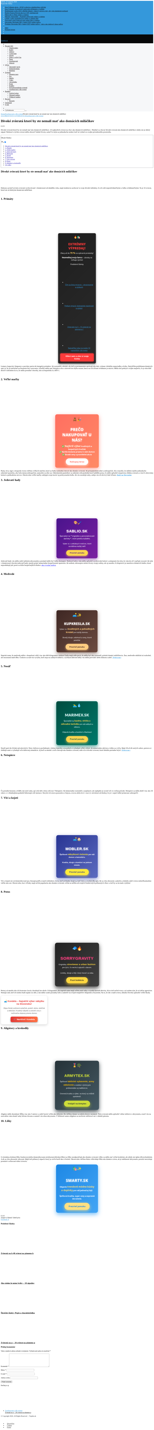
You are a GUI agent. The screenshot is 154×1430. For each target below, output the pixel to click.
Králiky (11, 86)
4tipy (6, 28)
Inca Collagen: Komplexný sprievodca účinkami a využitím (24, 9)
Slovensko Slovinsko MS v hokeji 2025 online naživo (23, 22)
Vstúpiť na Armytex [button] (77, 1104)
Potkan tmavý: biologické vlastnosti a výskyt (79, 307)
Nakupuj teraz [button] (77, 461)
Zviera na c (126, 750)
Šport (11, 59)
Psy (10, 76)
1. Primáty (8, 148)
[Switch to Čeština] (6, 31)
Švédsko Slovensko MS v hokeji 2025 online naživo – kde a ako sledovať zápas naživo (34, 24)
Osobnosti (8, 103)
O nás (7, 105)
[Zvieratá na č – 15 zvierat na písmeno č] (79, 324)
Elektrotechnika (14, 69)
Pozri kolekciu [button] (77, 980)
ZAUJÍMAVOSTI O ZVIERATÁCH (13, 116)
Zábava (11, 52)
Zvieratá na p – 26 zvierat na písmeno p (18, 1343)
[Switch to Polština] (6, 33)
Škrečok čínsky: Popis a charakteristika (18, 1313)
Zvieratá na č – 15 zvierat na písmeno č (79, 328)
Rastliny (7, 91)
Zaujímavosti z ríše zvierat (18, 89)
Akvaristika (13, 82)
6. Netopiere (9, 157)
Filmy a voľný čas (15, 57)
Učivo (7, 65)
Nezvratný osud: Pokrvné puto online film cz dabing (22, 20)
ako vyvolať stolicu (48, 565)
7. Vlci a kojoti (10, 159)
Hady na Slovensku (124, 475)
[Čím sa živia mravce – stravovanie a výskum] (79, 282)
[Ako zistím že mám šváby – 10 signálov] (21, 1279)
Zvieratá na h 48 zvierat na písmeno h (17, 1253)
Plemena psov (13, 74)
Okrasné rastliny (14, 95)
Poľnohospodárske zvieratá (18, 88)
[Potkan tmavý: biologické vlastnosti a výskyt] (79, 303)
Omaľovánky (13, 48)
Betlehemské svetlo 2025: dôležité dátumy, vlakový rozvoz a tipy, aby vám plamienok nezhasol (36, 11)
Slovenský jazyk (14, 67)
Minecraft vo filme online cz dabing (17, 15)
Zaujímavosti (13, 61)
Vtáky (11, 80)
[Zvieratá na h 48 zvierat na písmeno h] (21, 1249)
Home (3, 114)
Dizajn (11, 55)
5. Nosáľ (8, 155)
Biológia (12, 71)
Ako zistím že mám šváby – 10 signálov (17, 1283)
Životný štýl (9, 46)
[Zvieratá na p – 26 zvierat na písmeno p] (21, 1338)
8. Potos (7, 161)
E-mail (3, 1374)
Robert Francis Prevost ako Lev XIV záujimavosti (21, 13)
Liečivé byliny (14, 93)
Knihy (11, 50)
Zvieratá (7, 72)
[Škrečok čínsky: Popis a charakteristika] (21, 1309)
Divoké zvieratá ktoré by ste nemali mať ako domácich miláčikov (26, 146)
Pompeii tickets (10, 30)
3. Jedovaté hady (10, 152)
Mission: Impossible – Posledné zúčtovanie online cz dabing (25, 17)
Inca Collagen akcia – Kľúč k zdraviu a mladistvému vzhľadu (25, 7)
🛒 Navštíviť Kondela (24, 1019)
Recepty (7, 99)
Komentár (5, 1366)
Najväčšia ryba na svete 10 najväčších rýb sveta (79, 349)
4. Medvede (9, 153)
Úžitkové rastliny (15, 97)
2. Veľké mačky (10, 150)
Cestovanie (13, 53)
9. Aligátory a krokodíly (13, 163)
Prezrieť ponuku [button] (77, 553)
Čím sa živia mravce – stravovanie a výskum (79, 285)
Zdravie (11, 63)
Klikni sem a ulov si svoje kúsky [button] (77, 357)
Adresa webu (5, 1378)
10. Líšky (8, 165)
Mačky (11, 78)
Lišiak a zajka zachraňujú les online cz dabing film (21, 18)
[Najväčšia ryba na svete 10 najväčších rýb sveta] (79, 345)
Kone (11, 84)
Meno (3, 1370)
